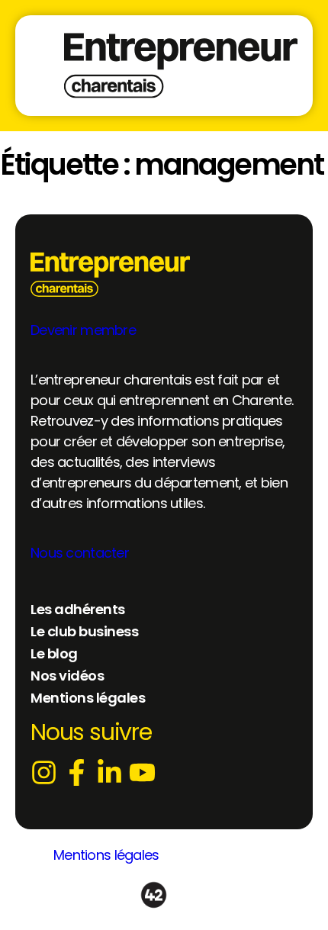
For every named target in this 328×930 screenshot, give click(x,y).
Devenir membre (83, 329)
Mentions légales (106, 854)
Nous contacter (80, 552)
